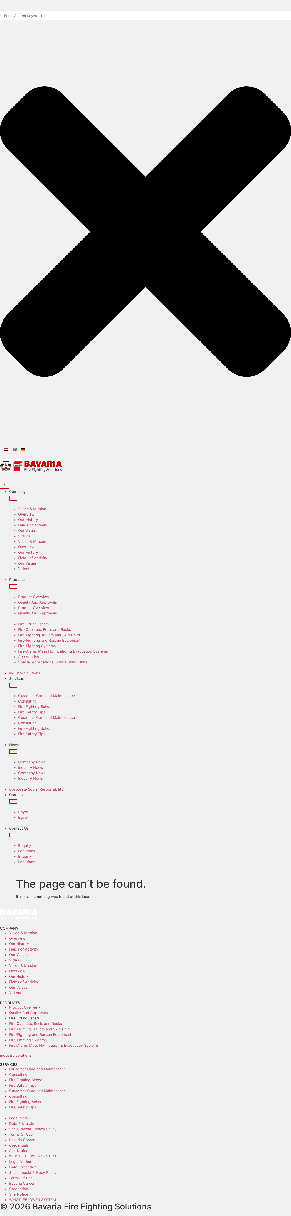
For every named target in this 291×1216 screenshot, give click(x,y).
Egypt (23, 812)
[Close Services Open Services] (13, 685)
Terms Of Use (21, 1134)
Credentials (19, 1145)
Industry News (30, 767)
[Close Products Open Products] (13, 586)
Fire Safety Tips (31, 712)
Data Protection (22, 1123)
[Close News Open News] (13, 751)
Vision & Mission (32, 508)
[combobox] (145, 15)
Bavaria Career (22, 1139)
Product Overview (33, 596)
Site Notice (18, 1150)
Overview (26, 514)
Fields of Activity (32, 525)
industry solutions (16, 1055)
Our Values (27, 530)
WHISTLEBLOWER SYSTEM (32, 1156)
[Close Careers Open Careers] (13, 801)
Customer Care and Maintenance (46, 695)
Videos (24, 536)
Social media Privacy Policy (33, 1129)
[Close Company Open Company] (13, 498)
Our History (28, 519)
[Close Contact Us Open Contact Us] (13, 835)
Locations (26, 851)
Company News (31, 762)
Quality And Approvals (37, 602)
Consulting (27, 701)
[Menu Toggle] (4, 484)
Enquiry (24, 845)
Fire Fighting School (35, 706)
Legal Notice (20, 1118)
